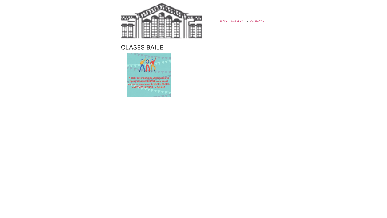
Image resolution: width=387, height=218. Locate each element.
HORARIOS (237, 21)
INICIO (223, 21)
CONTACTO (257, 21)
